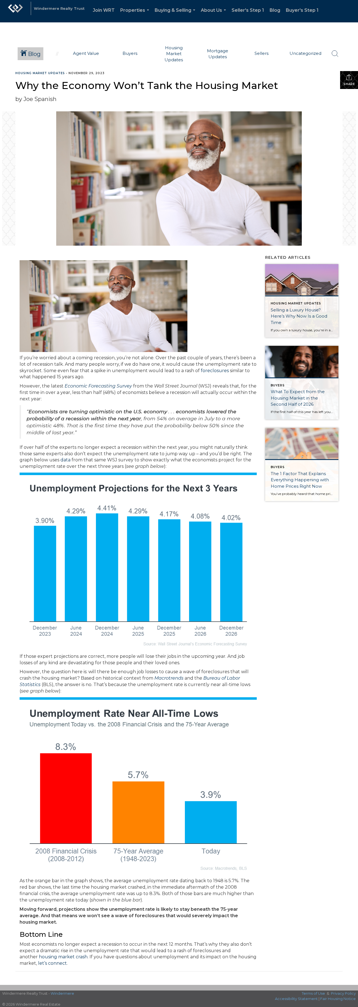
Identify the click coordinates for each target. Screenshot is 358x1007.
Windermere (62, 993)
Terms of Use (313, 993)
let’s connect (52, 963)
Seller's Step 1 (248, 10)
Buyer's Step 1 (302, 10)
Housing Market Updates (40, 73)
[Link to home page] (15, 11)
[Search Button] (335, 53)
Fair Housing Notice (338, 998)
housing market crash (63, 956)
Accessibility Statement (296, 998)
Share (349, 84)
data (65, 460)
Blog (275, 10)
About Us (214, 15)
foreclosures (215, 370)
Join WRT (104, 10)
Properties (135, 15)
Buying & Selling (176, 15)
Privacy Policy (343, 993)
